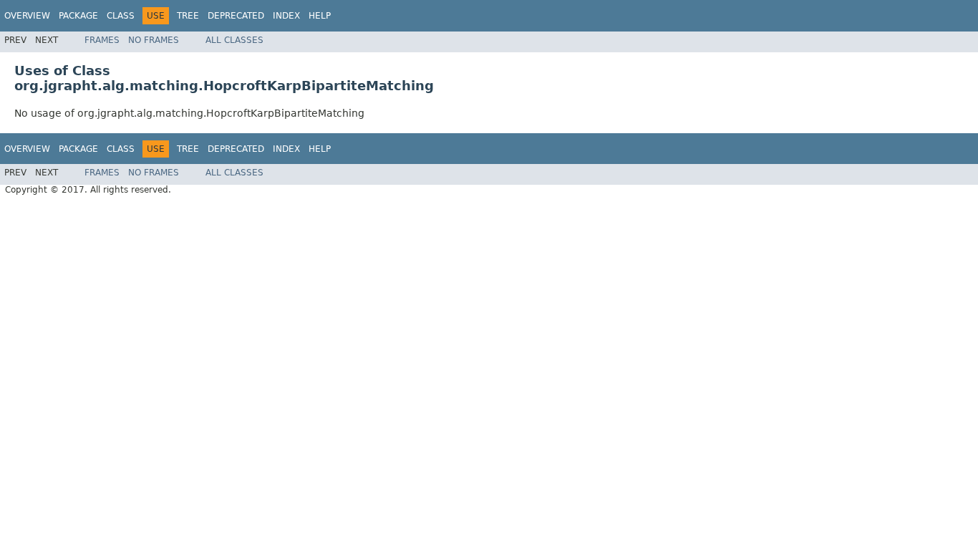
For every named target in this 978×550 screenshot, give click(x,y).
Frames (102, 40)
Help (320, 16)
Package (78, 16)
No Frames (153, 40)
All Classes (234, 40)
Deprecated (236, 16)
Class (121, 16)
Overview (27, 16)
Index (286, 16)
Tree (188, 16)
